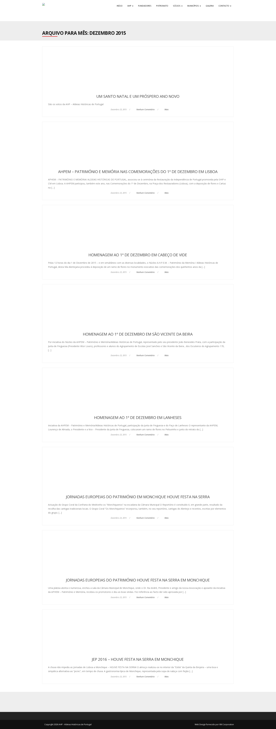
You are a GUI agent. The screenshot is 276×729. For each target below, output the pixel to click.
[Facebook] (134, 701)
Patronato (162, 5)
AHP (129, 5)
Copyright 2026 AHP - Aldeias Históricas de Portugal (68, 724)
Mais (167, 109)
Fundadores (144, 5)
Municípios (193, 5)
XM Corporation (226, 724)
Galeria (210, 5)
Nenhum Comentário (145, 109)
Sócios (177, 5)
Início (120, 5)
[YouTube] (141, 701)
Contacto (224, 5)
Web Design (200, 724)
